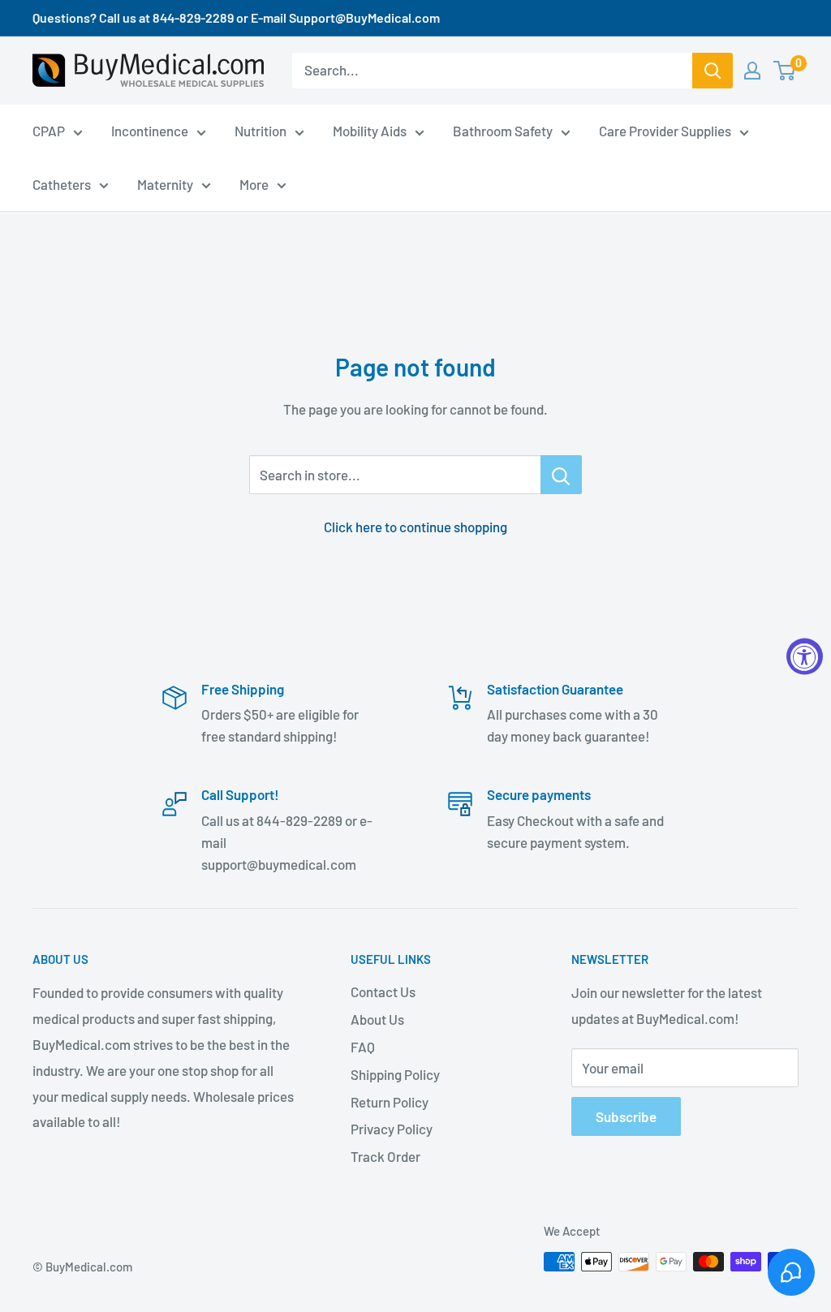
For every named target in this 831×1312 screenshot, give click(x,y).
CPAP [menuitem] (48, 131)
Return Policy (389, 1102)
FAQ (363, 1047)
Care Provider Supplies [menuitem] (665, 131)
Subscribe (626, 1116)
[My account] (752, 71)
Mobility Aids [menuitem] (370, 131)
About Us (377, 1019)
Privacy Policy (392, 1129)
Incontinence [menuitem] (149, 131)
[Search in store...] (561, 474)
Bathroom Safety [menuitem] (503, 131)
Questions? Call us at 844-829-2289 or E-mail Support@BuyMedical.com (236, 17)
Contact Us (383, 991)
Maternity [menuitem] (165, 184)
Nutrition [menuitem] (260, 131)
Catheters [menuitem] (61, 184)
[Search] (712, 70)
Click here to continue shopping (415, 526)
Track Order (385, 1156)
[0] (785, 70)
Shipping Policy (395, 1074)
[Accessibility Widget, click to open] (804, 656)
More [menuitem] (254, 184)
